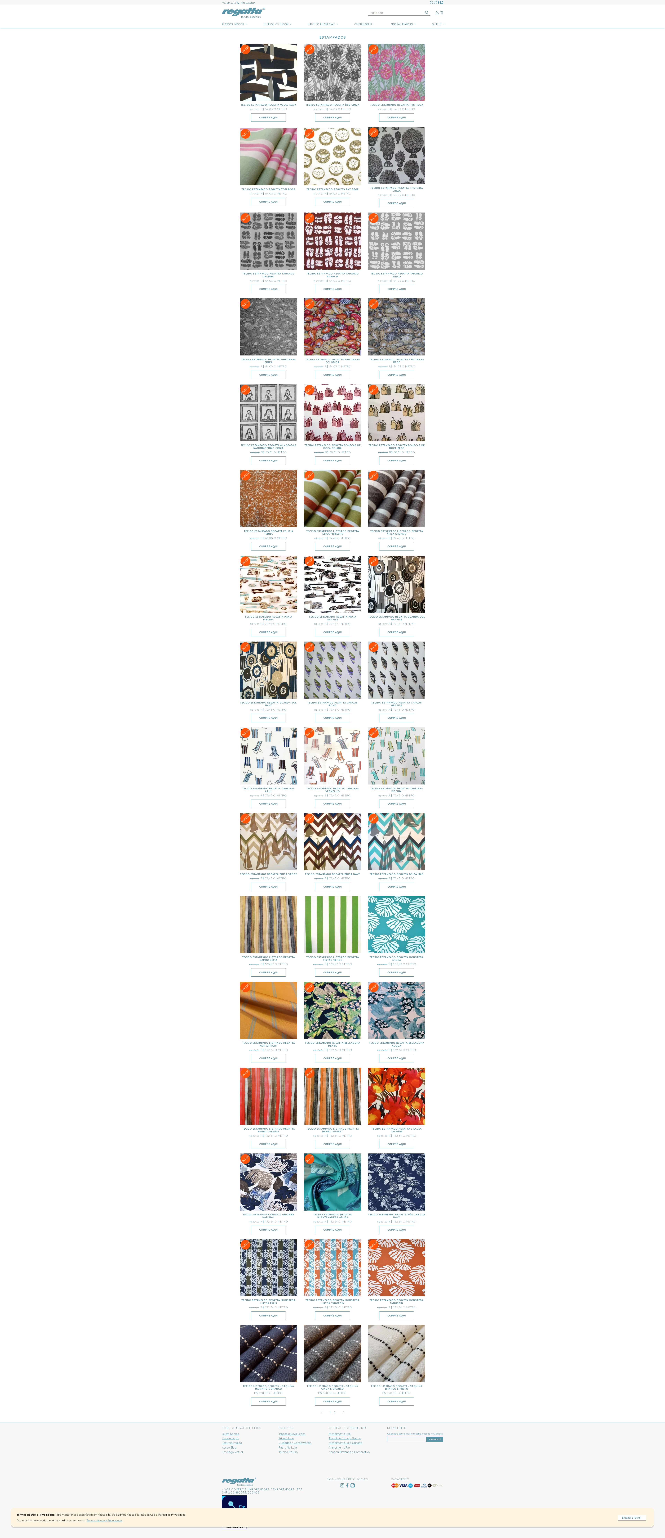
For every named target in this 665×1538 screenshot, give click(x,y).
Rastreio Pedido (232, 1443)
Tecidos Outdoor (276, 24)
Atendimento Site (340, 1434)
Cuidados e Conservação (295, 1443)
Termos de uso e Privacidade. (104, 1520)
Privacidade (286, 1438)
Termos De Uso (288, 1452)
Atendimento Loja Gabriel (345, 1438)
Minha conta (248, 3)
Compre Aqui (268, 117)
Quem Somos (230, 1434)
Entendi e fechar (632, 1517)
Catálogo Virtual (232, 1452)
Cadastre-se (435, 1439)
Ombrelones (363, 24)
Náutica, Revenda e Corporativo (349, 1452)
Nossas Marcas (402, 24)
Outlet (437, 24)
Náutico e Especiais (321, 24)
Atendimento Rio (339, 1447)
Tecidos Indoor (233, 24)
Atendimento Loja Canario (345, 1443)
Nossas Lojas (230, 1438)
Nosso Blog (229, 1447)
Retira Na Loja (288, 1447)
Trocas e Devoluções (292, 1434)
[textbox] (399, 12)
